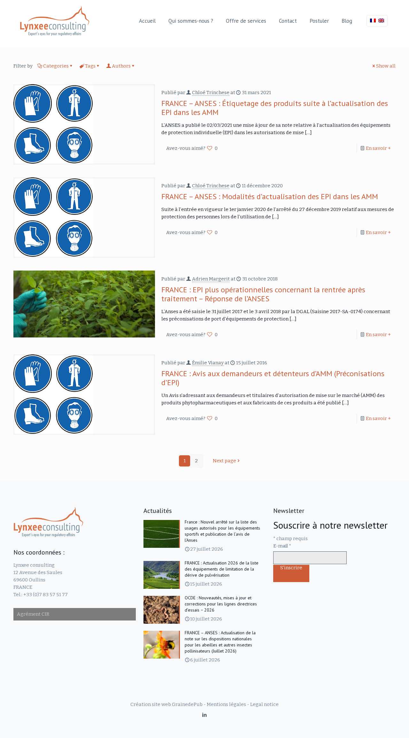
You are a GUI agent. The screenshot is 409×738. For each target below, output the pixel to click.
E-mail (282, 546)
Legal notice (264, 704)
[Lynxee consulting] (54, 21)
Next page (224, 461)
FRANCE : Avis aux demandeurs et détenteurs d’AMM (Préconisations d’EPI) (272, 378)
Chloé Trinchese (210, 92)
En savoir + (378, 148)
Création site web (150, 704)
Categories (56, 66)
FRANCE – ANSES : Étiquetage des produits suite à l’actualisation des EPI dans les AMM (274, 107)
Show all (386, 66)
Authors (121, 66)
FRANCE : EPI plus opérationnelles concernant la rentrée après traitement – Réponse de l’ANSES (263, 294)
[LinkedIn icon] (204, 715)
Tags (90, 66)
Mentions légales (226, 704)
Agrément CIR (33, 614)
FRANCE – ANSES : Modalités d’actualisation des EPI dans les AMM (269, 196)
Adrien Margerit (211, 279)
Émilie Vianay (208, 363)
